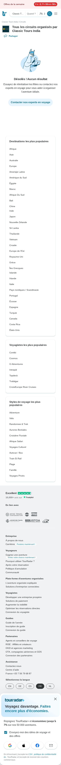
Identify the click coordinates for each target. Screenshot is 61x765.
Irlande (12, 278)
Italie (11, 284)
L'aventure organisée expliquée (21, 583)
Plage (12, 464)
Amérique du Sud (18, 177)
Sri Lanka (14, 228)
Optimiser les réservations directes (23, 608)
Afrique (12, 149)
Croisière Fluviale (18, 435)
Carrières (20, 544)
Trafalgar (13, 381)
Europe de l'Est (16, 251)
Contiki (12, 352)
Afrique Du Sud (16, 195)
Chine (12, 206)
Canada (13, 318)
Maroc (12, 189)
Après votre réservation (17, 565)
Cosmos (13, 358)
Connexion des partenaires (19, 655)
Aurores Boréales (18, 430)
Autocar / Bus (16, 453)
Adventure (14, 412)
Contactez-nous (13, 666)
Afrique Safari (16, 441)
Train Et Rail (15, 458)
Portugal (13, 295)
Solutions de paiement (17, 600)
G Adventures (16, 364)
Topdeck (13, 375)
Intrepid (13, 370)
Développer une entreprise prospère (24, 597)
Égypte (12, 183)
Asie (11, 154)
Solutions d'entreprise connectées (22, 586)
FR (40, 686)
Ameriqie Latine (17, 172)
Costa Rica (14, 324)
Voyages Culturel (17, 447)
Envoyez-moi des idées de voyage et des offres (29, 734)
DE (19, 686)
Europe (13, 166)
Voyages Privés (17, 475)
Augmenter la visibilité (16, 604)
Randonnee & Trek (18, 424)
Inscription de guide (15, 626)
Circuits (22, 22)
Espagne (13, 307)
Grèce (12, 262)
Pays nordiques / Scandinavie (24, 290)
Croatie (13, 245)
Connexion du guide (15, 630)
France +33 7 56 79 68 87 (18, 673)
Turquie (13, 313)
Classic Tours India (10, 22)
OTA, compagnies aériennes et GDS (24, 651)
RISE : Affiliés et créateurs (18, 644)
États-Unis (14, 330)
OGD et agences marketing (19, 648)
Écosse (13, 301)
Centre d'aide (12, 669)
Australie (13, 160)
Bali (11, 200)
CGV (30, 754)
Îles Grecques (16, 268)
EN (9, 686)
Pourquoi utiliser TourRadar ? (20, 561)
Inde (11, 211)
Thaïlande (14, 234)
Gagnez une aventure (21, 555)
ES (30, 686)
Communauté (12, 572)
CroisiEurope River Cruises (22, 387)
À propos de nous (14, 540)
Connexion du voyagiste (17, 612)
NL (50, 686)
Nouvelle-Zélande (18, 222)
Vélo (11, 418)
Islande (13, 272)
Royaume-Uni (16, 256)
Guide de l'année (14, 622)
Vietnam (13, 239)
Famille (13, 470)
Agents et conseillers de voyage (21, 640)
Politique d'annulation (16, 568)
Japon (12, 216)
